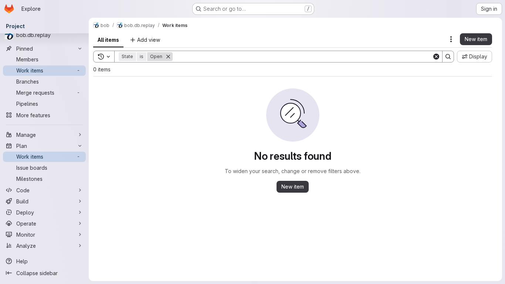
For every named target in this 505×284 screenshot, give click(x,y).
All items (108, 40)
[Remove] (168, 56)
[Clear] (436, 56)
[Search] (448, 56)
